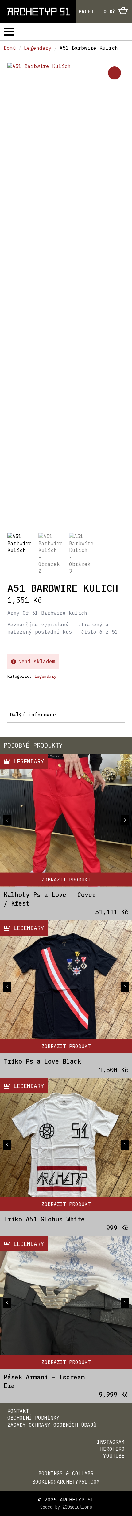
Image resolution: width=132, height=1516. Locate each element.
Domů (10, 48)
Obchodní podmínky (33, 1418)
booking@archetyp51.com (66, 1482)
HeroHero (112, 1449)
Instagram (111, 1442)
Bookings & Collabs (66, 1473)
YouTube (114, 1456)
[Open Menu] (9, 32)
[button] (114, 72)
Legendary (38, 48)
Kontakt (18, 1411)
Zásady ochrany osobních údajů (51, 1425)
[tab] (32, 714)
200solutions (77, 1507)
